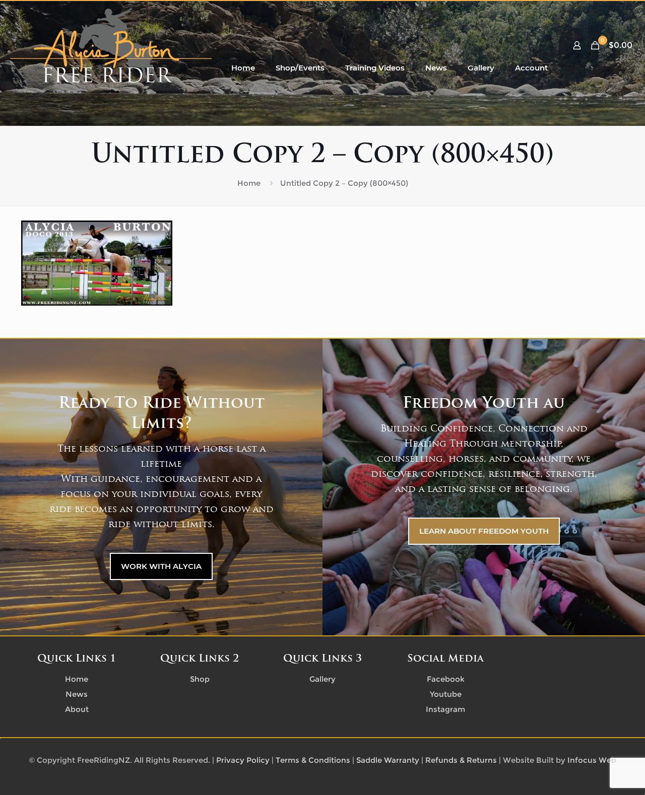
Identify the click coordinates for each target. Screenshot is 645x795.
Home (249, 183)
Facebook (446, 679)
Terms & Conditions (313, 760)
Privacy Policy (243, 760)
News (77, 694)
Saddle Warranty (387, 760)
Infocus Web (591, 760)
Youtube (446, 694)
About (77, 709)
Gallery (322, 679)
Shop (200, 679)
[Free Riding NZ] (111, 45)
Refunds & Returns (461, 760)
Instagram (445, 709)
